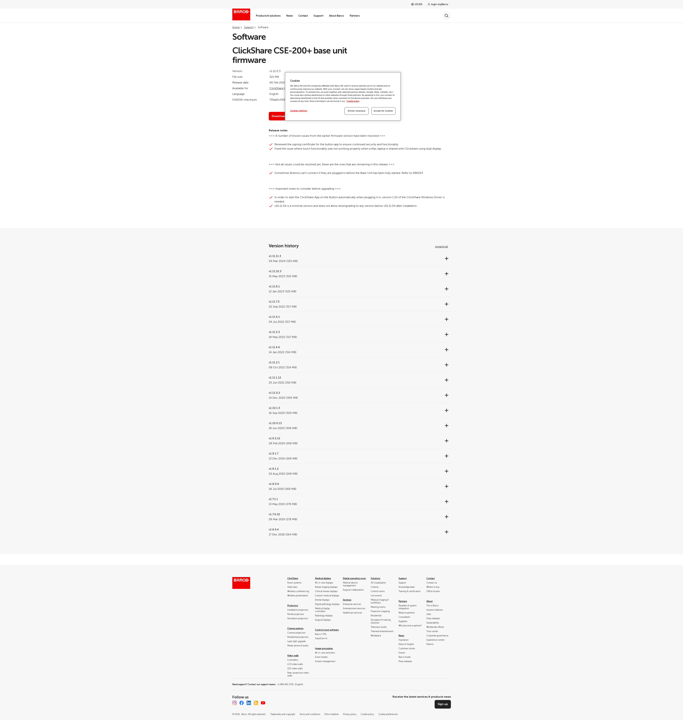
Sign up (443, 704)
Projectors (292, 605)
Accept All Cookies (383, 111)
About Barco (336, 15)
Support (318, 15)
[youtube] (263, 703)
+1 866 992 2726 (290, 684)
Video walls (293, 655)
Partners (355, 15)
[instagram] (234, 703)
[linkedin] (249, 703)
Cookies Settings (298, 111)
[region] (343, 96)
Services (347, 600)
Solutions (375, 578)
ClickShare (292, 578)
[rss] (256, 703)
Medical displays (323, 578)
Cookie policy (353, 101)
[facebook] (241, 703)
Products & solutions (268, 15)
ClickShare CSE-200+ (283, 88)
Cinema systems (295, 628)
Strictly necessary (357, 111)
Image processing (324, 648)
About (429, 601)
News (289, 15)
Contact (303, 15)
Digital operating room (354, 578)
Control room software (327, 630)
